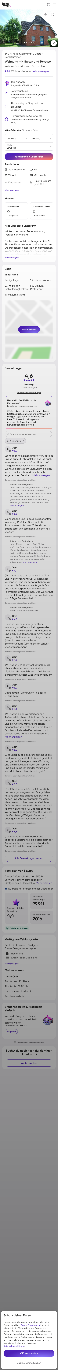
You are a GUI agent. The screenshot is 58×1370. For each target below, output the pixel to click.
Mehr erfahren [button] (44, 882)
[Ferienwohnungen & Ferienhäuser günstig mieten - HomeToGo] (6, 5)
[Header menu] (54, 4)
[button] (54, 43)
